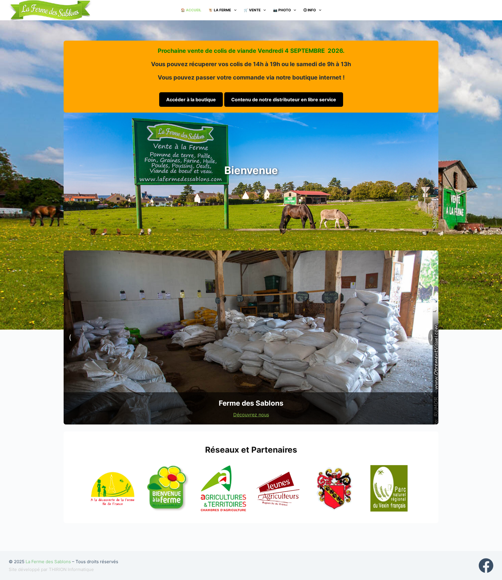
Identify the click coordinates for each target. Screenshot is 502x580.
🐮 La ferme (220, 10)
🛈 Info (309, 10)
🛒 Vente (252, 10)
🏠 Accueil (191, 10)
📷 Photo (282, 10)
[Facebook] (486, 565)
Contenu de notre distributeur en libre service (283, 99)
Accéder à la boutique (191, 99)
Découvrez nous (251, 415)
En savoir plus (251, 194)
